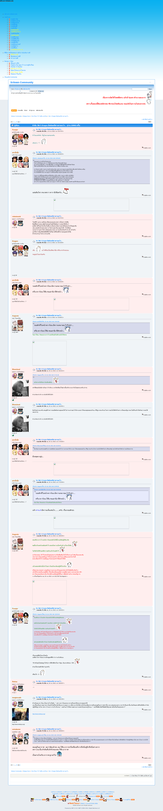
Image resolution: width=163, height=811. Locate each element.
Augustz (15, 316)
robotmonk (16, 216)
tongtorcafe (16, 698)
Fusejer (15, 130)
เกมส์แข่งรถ (14, 22)
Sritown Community (21, 82)
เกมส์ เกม (53, 791)
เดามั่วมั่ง (15, 152)
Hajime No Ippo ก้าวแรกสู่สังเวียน (22, 65)
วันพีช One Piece (54, 799)
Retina (14, 682)
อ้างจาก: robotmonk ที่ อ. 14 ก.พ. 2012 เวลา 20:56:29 (46, 158)
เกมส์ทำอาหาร (66, 791)
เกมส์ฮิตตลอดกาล (108, 793)
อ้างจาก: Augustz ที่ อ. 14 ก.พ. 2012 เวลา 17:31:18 (46, 375)
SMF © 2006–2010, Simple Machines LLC (89, 808)
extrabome (16, 729)
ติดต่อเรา (83, 803)
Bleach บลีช (14, 63)
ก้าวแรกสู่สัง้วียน (127, 799)
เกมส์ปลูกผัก (74, 791)
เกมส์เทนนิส (14, 33)
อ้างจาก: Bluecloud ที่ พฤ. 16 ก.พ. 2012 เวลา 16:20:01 (47, 445)
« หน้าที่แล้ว (145, 119)
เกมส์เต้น (13, 28)
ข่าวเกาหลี (14, 58)
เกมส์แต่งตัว (59, 791)
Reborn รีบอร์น (15, 74)
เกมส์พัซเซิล (14, 39)
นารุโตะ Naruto (38, 799)
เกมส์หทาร (14, 46)
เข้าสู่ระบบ (17, 89)
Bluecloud (16, 369)
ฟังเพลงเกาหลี (15, 56)
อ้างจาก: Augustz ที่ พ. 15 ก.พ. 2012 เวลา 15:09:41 (46, 486)
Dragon (15, 241)
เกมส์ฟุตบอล (14, 40)
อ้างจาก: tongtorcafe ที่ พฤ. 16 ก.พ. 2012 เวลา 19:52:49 (47, 735)
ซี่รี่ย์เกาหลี (58, 796)
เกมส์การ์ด (14, 19)
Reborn (81, 799)
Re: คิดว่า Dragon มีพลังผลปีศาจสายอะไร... (49, 129)
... (15, 122)
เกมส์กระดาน (15, 21)
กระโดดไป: (127, 775)
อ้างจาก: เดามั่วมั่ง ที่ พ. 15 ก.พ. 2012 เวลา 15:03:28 (46, 321)
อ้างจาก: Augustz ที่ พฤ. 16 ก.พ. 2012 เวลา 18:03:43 (46, 614)
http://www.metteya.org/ (38, 714)
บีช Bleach (69, 799)
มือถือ (96, 803)
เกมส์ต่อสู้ (13, 26)
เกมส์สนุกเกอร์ (15, 44)
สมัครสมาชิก (26, 89)
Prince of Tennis (111, 799)
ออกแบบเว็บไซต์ (90, 803)
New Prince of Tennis (18, 70)
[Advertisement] (40, 7)
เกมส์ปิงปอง (14, 37)
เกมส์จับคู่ (13, 24)
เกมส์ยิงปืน (14, 42)
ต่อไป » (150, 119)
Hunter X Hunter (16, 67)
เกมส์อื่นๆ (13, 48)
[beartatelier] (13, 400)
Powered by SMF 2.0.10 (71, 808)
